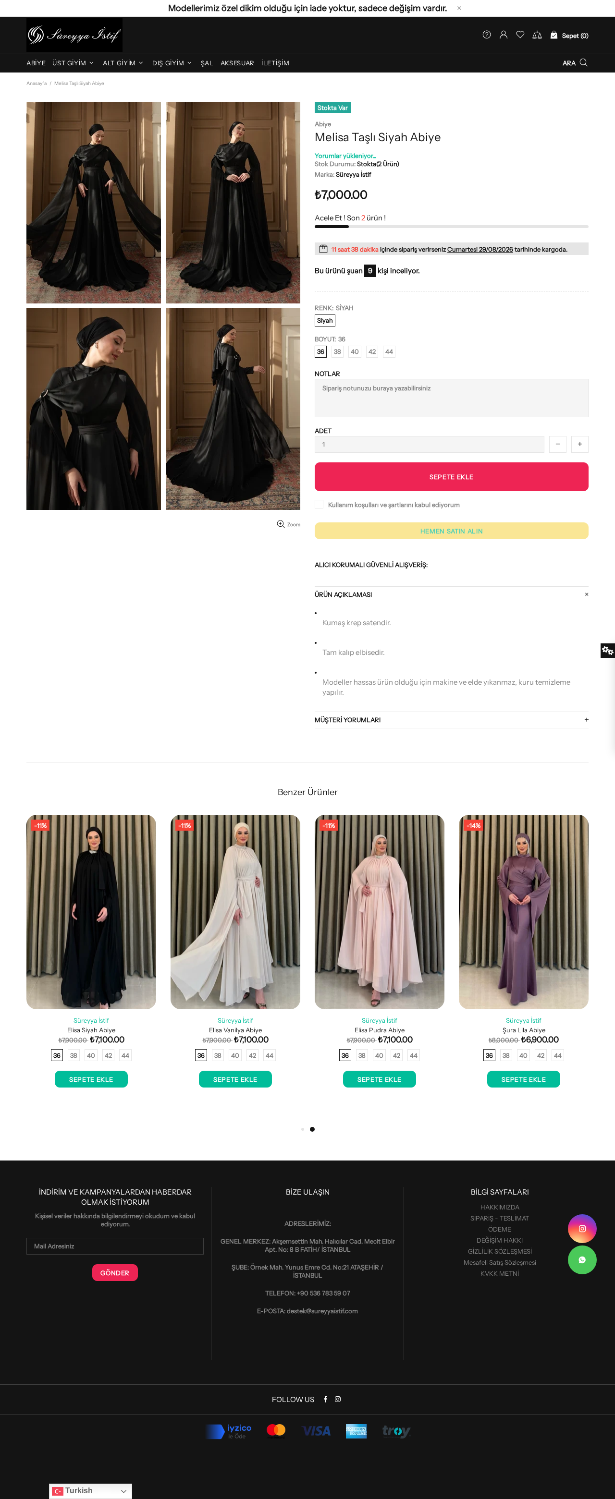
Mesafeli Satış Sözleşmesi (500, 1262)
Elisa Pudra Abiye (380, 1030)
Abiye (323, 124)
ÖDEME (499, 1229)
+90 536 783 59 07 (323, 1293)
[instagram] (582, 1228)
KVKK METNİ (499, 1273)
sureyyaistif (74, 35)
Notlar (327, 373)
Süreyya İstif (353, 174)
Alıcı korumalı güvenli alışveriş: (371, 564)
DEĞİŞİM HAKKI (500, 1240)
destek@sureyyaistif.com (322, 1311)
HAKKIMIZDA (499, 1207)
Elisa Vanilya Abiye (235, 1030)
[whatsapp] (582, 1259)
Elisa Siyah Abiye (91, 1030)
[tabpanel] (380, 961)
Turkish (78, 1491)
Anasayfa (36, 83)
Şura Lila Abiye (524, 1030)
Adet (323, 431)
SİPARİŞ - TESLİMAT (499, 1218)
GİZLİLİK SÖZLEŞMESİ (500, 1251)
